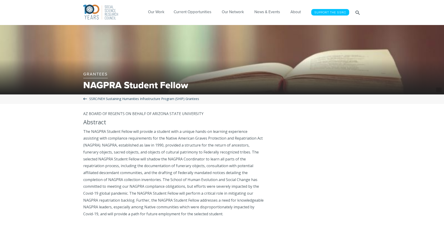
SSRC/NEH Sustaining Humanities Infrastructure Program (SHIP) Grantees (144, 99)
